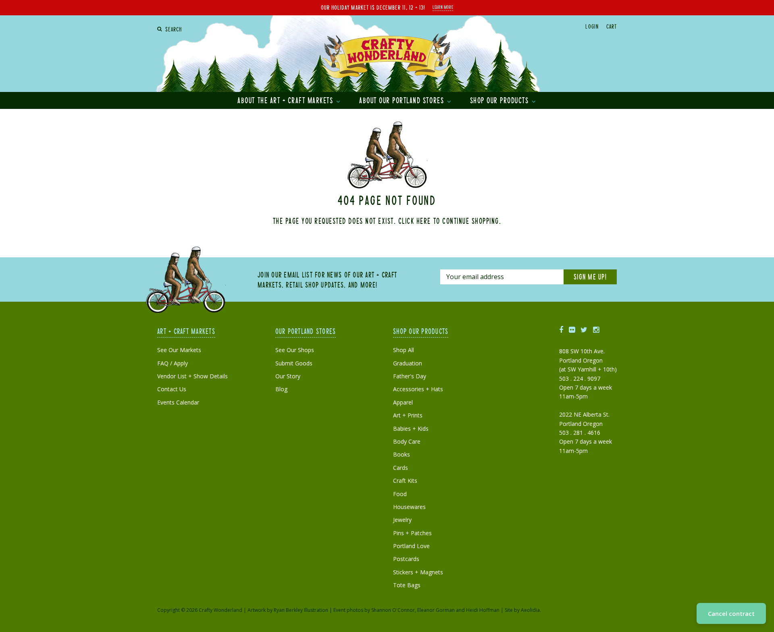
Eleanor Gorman (436, 610)
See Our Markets (179, 350)
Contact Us (171, 389)
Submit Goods (293, 363)
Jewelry (402, 520)
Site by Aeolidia (522, 610)
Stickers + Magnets (418, 572)
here (423, 220)
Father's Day (409, 376)
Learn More (443, 7)
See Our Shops (294, 350)
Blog (281, 389)
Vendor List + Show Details (192, 376)
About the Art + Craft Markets (286, 100)
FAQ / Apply (172, 363)
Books (401, 454)
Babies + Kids (411, 428)
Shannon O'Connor (393, 610)
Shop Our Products (500, 100)
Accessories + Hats (418, 389)
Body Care (406, 441)
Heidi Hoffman (482, 610)
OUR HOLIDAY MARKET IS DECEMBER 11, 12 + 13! (373, 7)
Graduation (407, 363)
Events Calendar (178, 402)
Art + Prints (407, 415)
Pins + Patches (412, 533)
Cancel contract (731, 613)
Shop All (403, 350)
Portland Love (411, 546)
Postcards (406, 559)
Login (591, 26)
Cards (400, 467)
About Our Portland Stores (402, 100)
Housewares (409, 507)
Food (400, 494)
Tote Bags (406, 585)
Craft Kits (405, 480)
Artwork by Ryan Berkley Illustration (288, 610)
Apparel (403, 402)
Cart (611, 26)
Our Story (287, 376)
